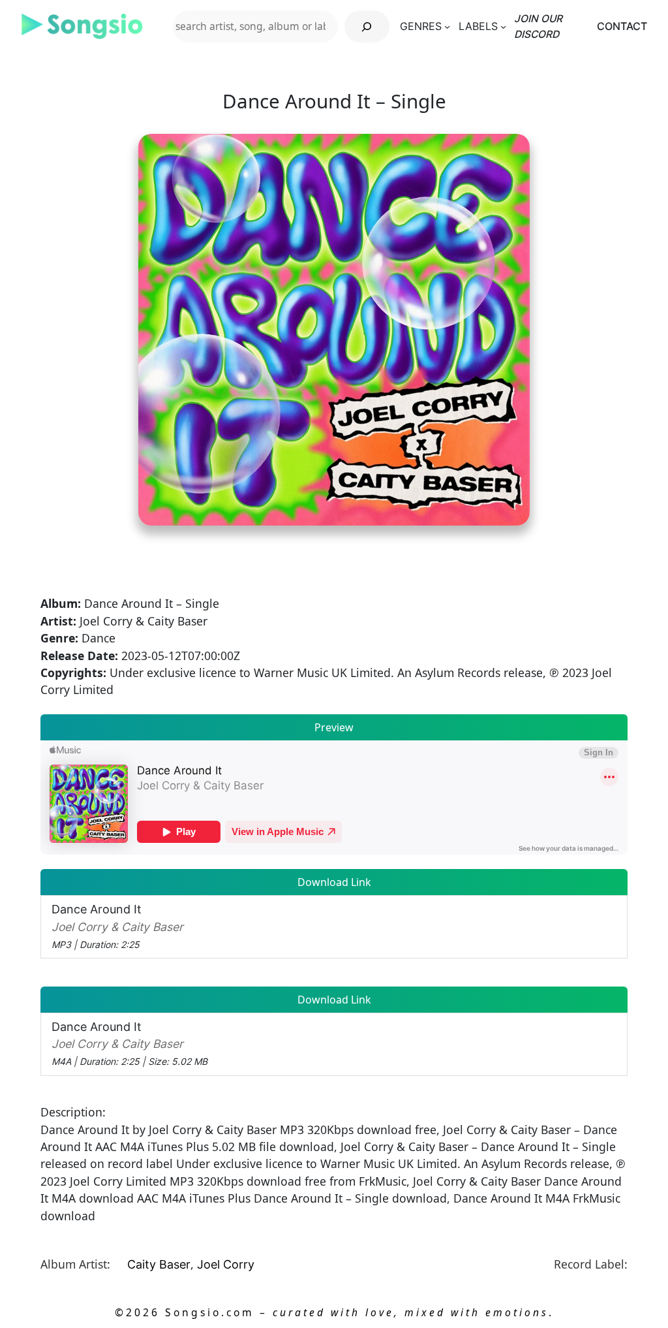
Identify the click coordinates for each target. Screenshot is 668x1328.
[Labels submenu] (503, 26)
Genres (421, 26)
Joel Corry (225, 1264)
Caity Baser (158, 1264)
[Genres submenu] (447, 26)
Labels (478, 26)
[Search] (367, 26)
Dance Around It (117, 926)
